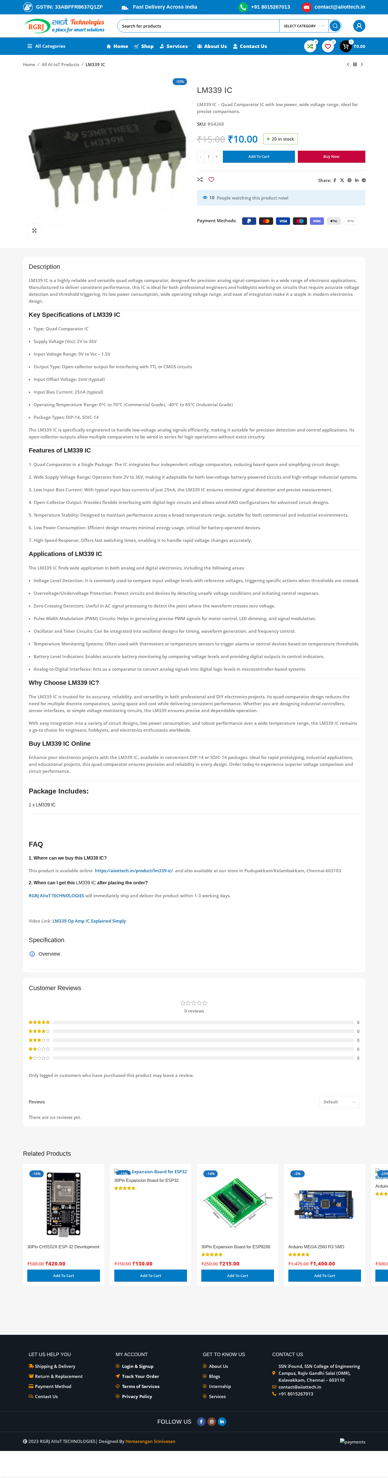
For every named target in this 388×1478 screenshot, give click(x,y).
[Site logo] (64, 25)
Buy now (331, 156)
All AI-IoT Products (60, 64)
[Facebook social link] (334, 180)
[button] (63, 1276)
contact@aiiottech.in (339, 7)
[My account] (359, 26)
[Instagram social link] (211, 1421)
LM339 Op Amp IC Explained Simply (89, 921)
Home (29, 64)
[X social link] (342, 180)
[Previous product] (348, 64)
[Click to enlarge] (34, 230)
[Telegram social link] (364, 180)
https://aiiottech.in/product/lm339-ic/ (134, 870)
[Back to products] (355, 64)
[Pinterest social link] (349, 180)
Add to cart (258, 156)
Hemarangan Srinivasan (150, 1441)
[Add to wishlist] (211, 179)
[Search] (335, 25)
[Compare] (200, 179)
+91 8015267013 (270, 7)
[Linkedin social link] (356, 180)
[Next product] (361, 64)
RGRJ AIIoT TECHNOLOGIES (56, 895)
